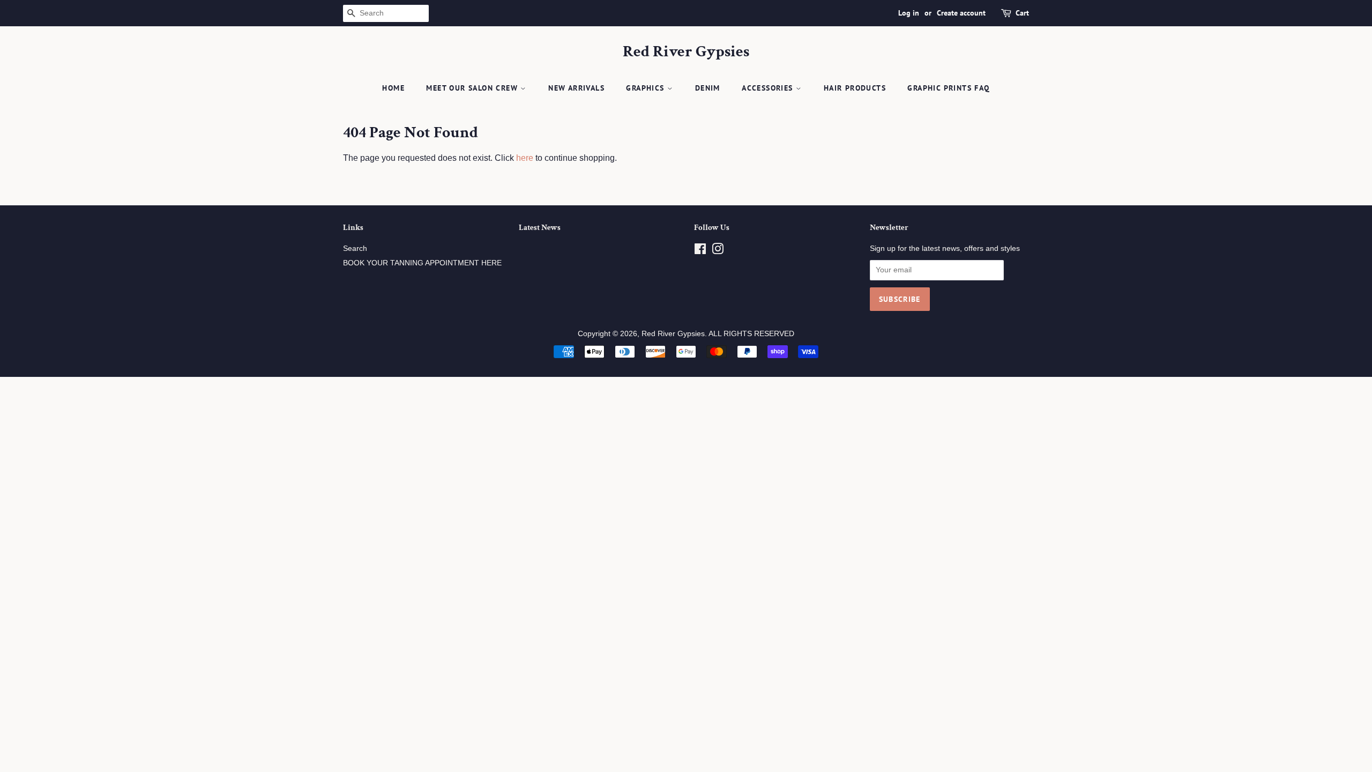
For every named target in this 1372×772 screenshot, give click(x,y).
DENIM (707, 88)
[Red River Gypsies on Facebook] (700, 251)
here (524, 157)
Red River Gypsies (686, 52)
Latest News (540, 227)
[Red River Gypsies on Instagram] (718, 251)
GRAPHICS (646, 88)
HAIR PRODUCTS (855, 88)
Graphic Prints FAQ (948, 88)
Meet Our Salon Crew (473, 88)
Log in (908, 13)
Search (355, 248)
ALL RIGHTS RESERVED (751, 334)
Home (393, 88)
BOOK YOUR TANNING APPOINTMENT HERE (422, 263)
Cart (1022, 13)
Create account (961, 13)
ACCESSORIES (769, 88)
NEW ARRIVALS (576, 88)
